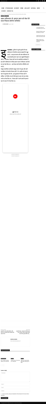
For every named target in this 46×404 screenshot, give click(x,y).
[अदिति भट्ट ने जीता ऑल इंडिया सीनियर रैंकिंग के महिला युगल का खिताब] (25, 356)
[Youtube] (44, 1)
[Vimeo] (42, 1)
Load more (38, 44)
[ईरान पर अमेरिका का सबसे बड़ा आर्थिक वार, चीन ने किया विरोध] (5, 356)
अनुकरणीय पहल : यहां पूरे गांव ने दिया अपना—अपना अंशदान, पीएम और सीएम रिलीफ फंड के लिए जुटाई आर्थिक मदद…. (23, 332)
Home (2, 8)
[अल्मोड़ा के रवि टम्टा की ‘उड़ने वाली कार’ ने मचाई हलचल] (15, 356)
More (38, 8)
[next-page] (3, 365)
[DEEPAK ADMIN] (1, 24)
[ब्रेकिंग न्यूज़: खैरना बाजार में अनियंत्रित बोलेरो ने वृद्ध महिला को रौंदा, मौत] (34, 40)
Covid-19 (5, 14)
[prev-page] (1, 365)
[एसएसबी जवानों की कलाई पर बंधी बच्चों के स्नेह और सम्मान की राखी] (34, 36)
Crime (21, 8)
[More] (17, 27)
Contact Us (10, 11)
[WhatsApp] (9, 27)
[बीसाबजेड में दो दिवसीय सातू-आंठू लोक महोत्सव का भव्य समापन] (34, 32)
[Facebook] (36, 1)
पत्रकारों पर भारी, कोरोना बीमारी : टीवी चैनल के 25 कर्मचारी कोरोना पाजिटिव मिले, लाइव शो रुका (7, 332)
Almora (12, 358)
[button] (43, 8)
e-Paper (3, 11)
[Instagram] (38, 1)
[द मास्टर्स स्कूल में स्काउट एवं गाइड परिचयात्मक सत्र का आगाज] (34, 28)
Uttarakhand (9, 8)
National (33, 8)
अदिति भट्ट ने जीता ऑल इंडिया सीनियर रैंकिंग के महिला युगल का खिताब (25, 361)
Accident (16, 8)
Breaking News (3, 358)
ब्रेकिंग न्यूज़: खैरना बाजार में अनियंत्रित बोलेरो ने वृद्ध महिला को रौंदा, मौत (40, 40)
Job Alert (27, 8)
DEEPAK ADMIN (13, 339)
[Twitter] (40, 1)
